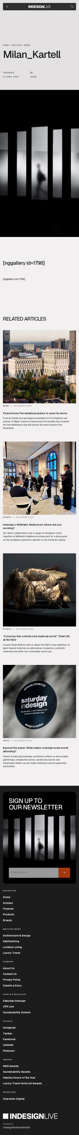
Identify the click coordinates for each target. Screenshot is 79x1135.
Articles (8, 903)
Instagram (9, 1027)
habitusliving (11, 941)
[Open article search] (72, 7)
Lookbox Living (12, 947)
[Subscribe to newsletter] (64, 873)
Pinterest (9, 1050)
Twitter (7, 1033)
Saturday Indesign (14, 1000)
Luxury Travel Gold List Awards (22, 1083)
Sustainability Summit (16, 1012)
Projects (8, 908)
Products (8, 914)
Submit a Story (12, 985)
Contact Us (10, 974)
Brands (7, 920)
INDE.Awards (11, 1066)
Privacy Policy (12, 979)
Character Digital (13, 1098)
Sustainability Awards (16, 1071)
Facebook (9, 1039)
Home (6, 897)
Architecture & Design (16, 935)
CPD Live (8, 1006)
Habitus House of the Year (19, 1077)
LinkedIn (8, 1045)
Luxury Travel (11, 952)
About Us (9, 968)
